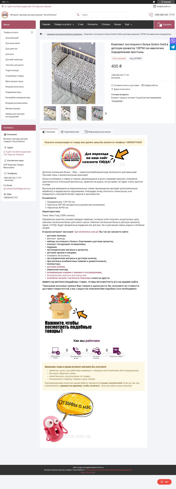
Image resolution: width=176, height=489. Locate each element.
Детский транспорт (14, 59)
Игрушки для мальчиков (17, 103)
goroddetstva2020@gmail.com (16, 189)
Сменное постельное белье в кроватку (64, 34)
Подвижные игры (13, 92)
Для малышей (12, 38)
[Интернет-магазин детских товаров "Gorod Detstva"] (4, 14)
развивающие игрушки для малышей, (67, 275)
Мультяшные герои (14, 81)
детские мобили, (56, 266)
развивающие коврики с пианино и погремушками (74, 272)
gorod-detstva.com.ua (86, 232)
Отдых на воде (12, 70)
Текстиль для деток (15, 65)
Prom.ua (100, 467)
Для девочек (11, 49)
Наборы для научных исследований (15, 115)
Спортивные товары (15, 76)
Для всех (10, 54)
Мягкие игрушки (13, 108)
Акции (117, 24)
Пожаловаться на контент (95, 470)
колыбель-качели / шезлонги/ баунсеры (69, 278)
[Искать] (78, 15)
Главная (46, 24)
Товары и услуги (62, 24)
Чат (166, 482)
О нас (80, 24)
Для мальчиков (13, 43)
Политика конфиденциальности (119, 470)
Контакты (93, 24)
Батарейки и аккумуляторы (18, 97)
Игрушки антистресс (15, 87)
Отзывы (106, 24)
